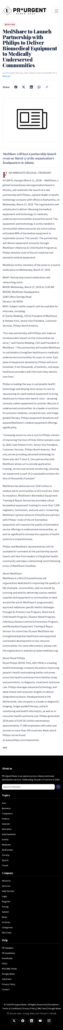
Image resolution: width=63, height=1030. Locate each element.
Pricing (5, 906)
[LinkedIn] (31, 1021)
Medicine (6, 76)
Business (6, 808)
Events (5, 839)
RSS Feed (6, 932)
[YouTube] (40, 1021)
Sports (5, 860)
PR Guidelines (8, 953)
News (4, 917)
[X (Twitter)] (14, 1021)
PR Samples (7, 948)
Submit (5, 912)
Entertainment (9, 834)
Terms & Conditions (11, 1008)
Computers (7, 813)
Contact (6, 989)
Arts (4, 803)
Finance (5, 818)
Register (6, 901)
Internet (6, 824)
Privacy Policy (8, 984)
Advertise (6, 979)
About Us (6, 880)
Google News (8, 974)
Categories (7, 927)
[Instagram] (49, 1021)
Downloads (7, 958)
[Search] (58, 787)
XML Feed (42, 1008)
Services (6, 886)
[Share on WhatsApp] (39, 87)
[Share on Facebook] (16, 87)
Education (6, 829)
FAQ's (4, 963)
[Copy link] (47, 87)
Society (5, 855)
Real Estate (7, 850)
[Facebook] (23, 1021)
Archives (6, 922)
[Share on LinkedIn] (31, 87)
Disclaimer (53, 1004)
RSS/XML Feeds (9, 968)
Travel (5, 865)
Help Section (8, 891)
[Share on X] (23, 87)
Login (4, 896)
